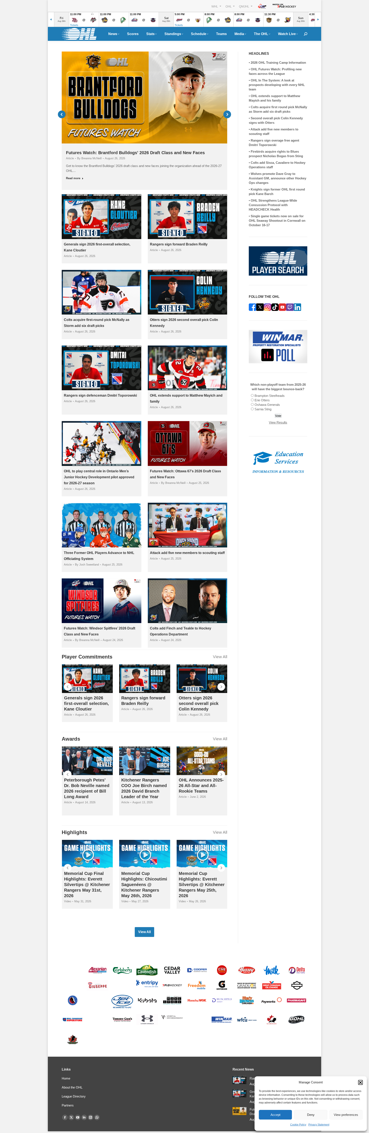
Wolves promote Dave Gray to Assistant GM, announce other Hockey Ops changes (277, 178)
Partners (68, 1105)
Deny (311, 1115)
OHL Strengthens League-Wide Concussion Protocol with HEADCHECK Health (273, 205)
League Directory (74, 1096)
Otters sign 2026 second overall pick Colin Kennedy (198, 703)
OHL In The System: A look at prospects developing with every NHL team (277, 84)
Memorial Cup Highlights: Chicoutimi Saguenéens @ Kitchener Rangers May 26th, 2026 (144, 884)
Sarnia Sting (263, 409)
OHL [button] (229, 6)
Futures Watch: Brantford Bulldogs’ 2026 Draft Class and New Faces (135, 152)
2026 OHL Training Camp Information (278, 62)
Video (67, 901)
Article (70, 158)
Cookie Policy (298, 1124)
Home (66, 1078)
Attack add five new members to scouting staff (187, 553)
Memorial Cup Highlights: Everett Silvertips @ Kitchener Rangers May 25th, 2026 (202, 884)
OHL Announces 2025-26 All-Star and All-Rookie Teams (201, 785)
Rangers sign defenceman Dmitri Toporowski (100, 395)
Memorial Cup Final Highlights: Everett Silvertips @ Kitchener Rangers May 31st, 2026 (87, 884)
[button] (360, 1082)
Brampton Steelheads (270, 395)
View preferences (346, 1115)
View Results (278, 422)
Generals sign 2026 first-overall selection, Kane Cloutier (86, 703)
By (89, 158)
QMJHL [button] (244, 6)
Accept (275, 1115)
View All (220, 656)
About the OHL (72, 1087)
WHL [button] (215, 6)
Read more (73, 178)
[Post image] (239, 1080)
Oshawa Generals (267, 404)
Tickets (74, 25)
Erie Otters (262, 400)
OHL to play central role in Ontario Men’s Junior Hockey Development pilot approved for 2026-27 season (99, 477)
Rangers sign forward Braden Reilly (179, 244)
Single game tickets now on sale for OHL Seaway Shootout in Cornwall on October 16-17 (277, 220)
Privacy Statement (318, 1124)
